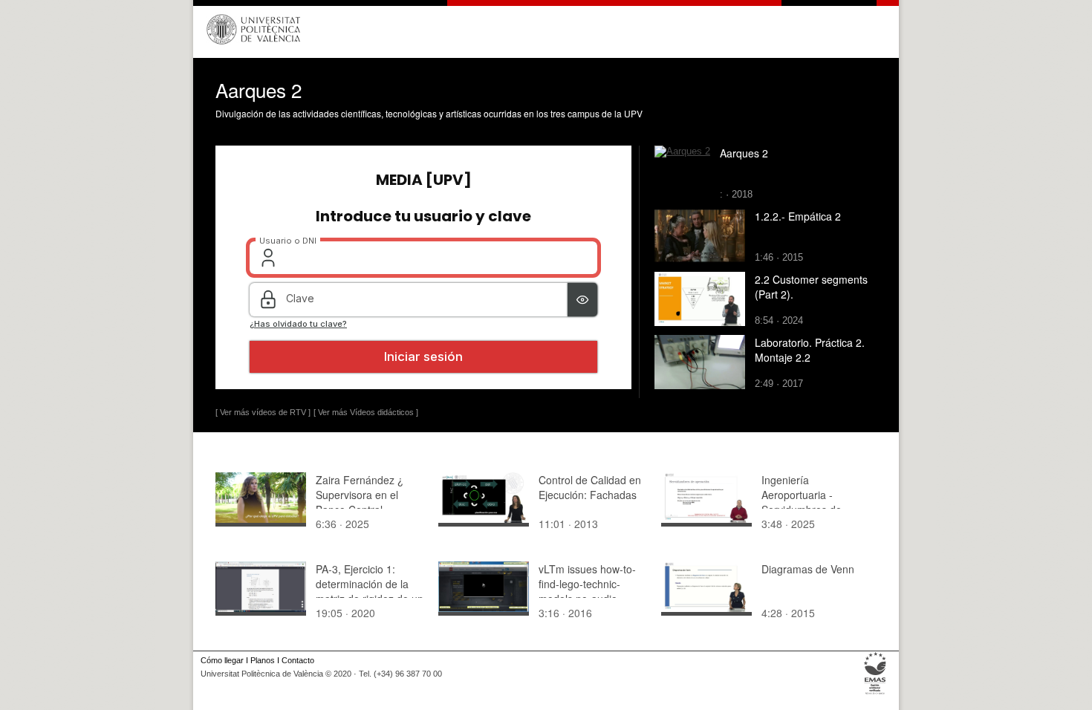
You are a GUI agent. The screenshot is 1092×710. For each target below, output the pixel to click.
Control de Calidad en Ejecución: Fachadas (590, 487)
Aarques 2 (744, 153)
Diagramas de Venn (807, 568)
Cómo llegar (222, 660)
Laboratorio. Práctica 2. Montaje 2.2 (810, 350)
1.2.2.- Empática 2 (798, 216)
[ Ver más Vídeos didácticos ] (365, 412)
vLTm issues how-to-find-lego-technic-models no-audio (587, 583)
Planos (262, 660)
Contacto (298, 660)
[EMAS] (875, 694)
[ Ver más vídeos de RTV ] (263, 412)
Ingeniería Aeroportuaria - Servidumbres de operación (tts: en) (804, 502)
